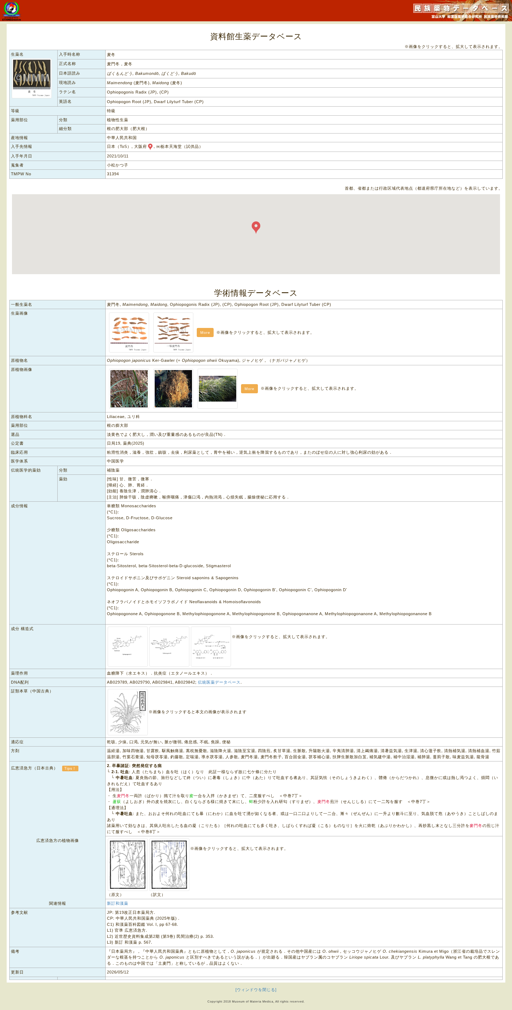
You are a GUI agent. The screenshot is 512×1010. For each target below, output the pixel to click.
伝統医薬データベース (219, 682)
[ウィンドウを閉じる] (256, 989)
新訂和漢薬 (117, 903)
